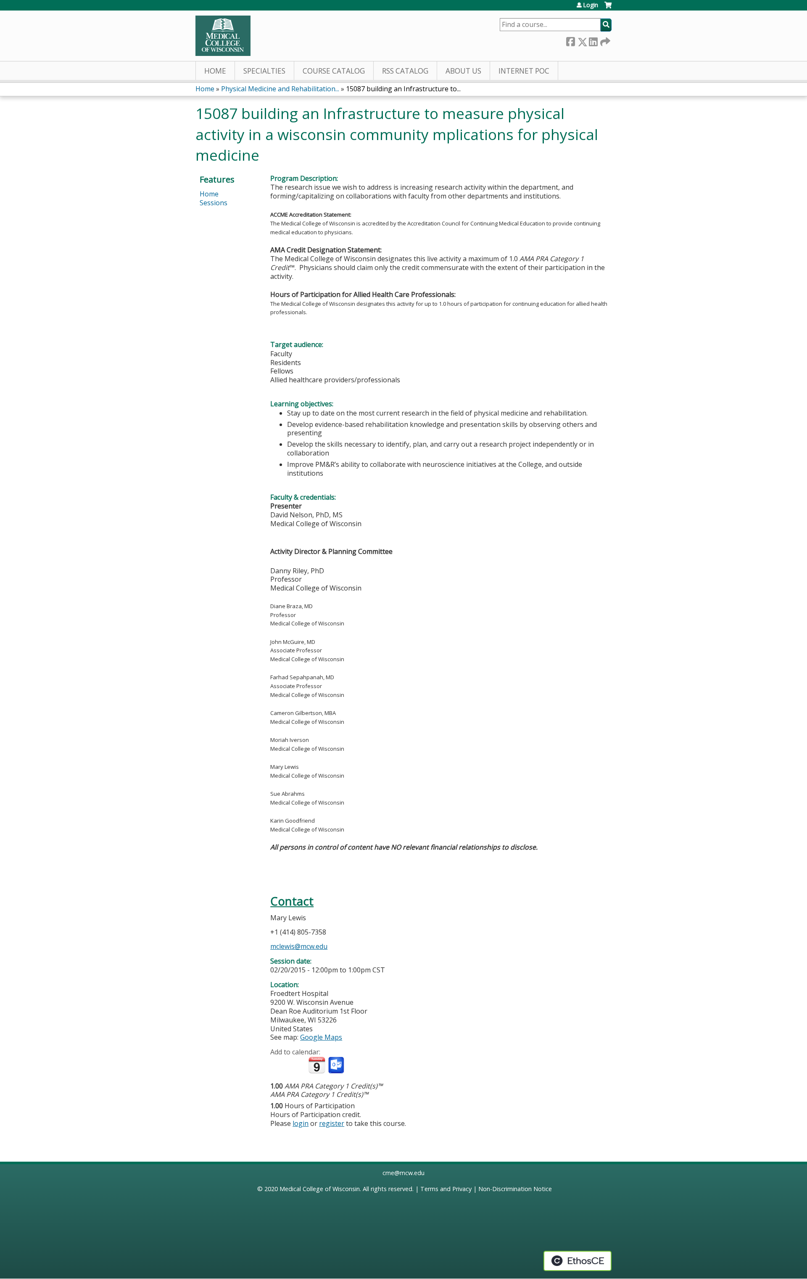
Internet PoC (523, 71)
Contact (292, 901)
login (301, 1123)
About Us (463, 71)
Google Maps (321, 1037)
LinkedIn (593, 40)
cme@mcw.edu (403, 1173)
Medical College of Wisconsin (320, 1189)
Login (590, 5)
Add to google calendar (278, 1065)
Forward (604, 40)
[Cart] (608, 8)
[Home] (223, 36)
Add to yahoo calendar (297, 1065)
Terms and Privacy (446, 1189)
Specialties (264, 71)
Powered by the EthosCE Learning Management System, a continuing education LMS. (577, 1261)
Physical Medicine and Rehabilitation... (280, 88)
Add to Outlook (336, 1065)
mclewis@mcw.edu (298, 946)
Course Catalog (334, 71)
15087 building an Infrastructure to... (403, 88)
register (331, 1123)
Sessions (213, 202)
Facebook (570, 40)
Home (215, 71)
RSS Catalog (405, 71)
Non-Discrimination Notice (515, 1189)
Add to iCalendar (316, 1065)
